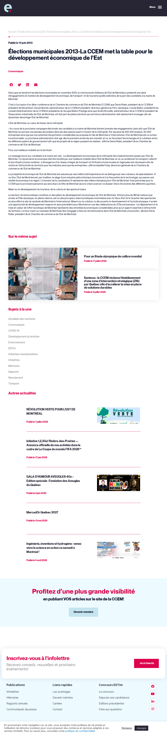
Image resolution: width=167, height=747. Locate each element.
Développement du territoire (23, 336)
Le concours (106, 691)
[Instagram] (153, 709)
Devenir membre (63, 697)
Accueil (12, 32)
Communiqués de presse (22, 709)
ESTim (12, 348)
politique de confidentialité (80, 731)
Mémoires (14, 366)
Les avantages (61, 691)
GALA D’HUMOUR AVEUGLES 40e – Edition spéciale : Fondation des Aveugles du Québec (53, 480)
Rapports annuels (17, 703)
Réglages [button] (127, 728)
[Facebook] (153, 686)
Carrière (57, 703)
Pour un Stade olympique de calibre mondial (113, 256)
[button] (156, 7)
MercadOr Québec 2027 (42, 512)
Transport (13, 383)
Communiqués (16, 325)
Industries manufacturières (23, 354)
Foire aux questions (110, 709)
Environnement (16, 342)
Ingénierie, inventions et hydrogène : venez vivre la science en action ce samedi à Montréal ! (53, 548)
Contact (57, 709)
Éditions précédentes (111, 703)
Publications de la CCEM (31, 32)
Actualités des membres (21, 319)
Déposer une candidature (114, 697)
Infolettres (14, 360)
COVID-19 (13, 330)
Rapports (13, 372)
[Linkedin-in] (153, 701)
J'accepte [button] (141, 728)
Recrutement (15, 377)
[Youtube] (153, 694)
